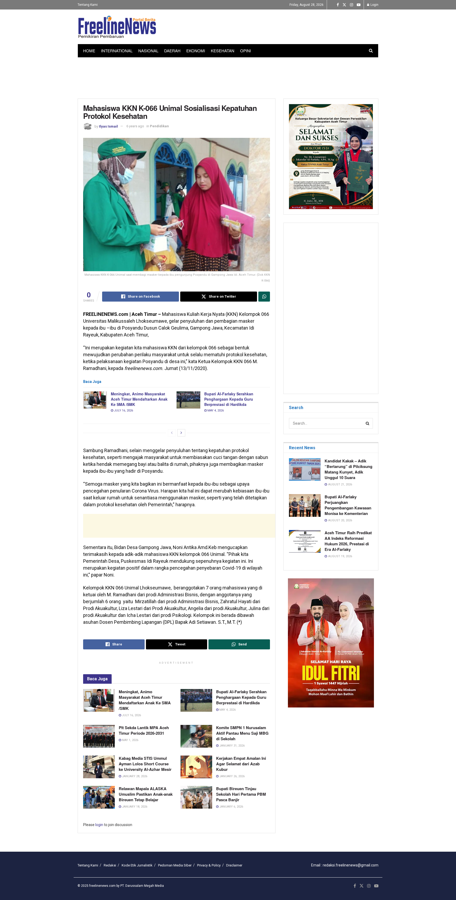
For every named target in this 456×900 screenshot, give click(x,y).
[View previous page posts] (172, 433)
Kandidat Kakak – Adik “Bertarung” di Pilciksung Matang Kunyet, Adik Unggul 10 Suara (348, 469)
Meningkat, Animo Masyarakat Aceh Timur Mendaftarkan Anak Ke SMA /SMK (139, 399)
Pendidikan (159, 126)
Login (374, 5)
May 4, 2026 (215, 410)
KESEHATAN (222, 50)
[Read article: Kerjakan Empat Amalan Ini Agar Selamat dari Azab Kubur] (196, 767)
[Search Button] (371, 50)
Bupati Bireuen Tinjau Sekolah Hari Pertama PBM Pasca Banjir (241, 794)
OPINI (245, 50)
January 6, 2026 (230, 806)
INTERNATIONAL (116, 50)
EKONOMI (195, 50)
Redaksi (110, 865)
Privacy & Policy (209, 865)
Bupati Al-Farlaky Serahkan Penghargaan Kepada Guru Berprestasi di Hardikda (228, 399)
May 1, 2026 (129, 740)
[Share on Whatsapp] (264, 297)
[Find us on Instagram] (351, 5)
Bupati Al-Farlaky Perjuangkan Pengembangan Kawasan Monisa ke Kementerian (348, 505)
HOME (89, 50)
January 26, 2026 (231, 776)
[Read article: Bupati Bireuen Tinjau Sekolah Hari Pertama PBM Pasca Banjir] (196, 797)
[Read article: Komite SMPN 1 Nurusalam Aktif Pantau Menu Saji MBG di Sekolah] (196, 736)
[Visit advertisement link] (330, 642)
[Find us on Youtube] (358, 5)
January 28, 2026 (134, 776)
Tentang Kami (88, 5)
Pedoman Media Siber (175, 865)
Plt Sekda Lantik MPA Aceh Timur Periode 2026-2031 (144, 730)
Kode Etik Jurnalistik (137, 865)
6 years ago (135, 126)
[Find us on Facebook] (338, 5)
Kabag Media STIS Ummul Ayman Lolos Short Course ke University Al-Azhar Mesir (145, 763)
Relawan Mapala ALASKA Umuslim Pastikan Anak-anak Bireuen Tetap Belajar (146, 794)
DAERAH (172, 50)
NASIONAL (148, 50)
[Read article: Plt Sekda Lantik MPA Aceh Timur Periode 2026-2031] (99, 736)
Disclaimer (234, 865)
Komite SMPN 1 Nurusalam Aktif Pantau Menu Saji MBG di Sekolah (242, 733)
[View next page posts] (181, 433)
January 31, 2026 (231, 745)
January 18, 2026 (134, 806)
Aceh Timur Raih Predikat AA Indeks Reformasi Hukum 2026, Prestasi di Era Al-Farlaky (348, 541)
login (99, 825)
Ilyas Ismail (108, 126)
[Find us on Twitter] (344, 5)
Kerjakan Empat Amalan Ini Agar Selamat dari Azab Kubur (241, 763)
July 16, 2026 (123, 410)
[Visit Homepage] (117, 27)
